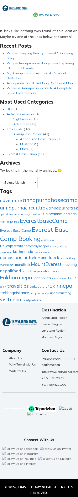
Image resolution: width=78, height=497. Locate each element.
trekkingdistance (14, 292)
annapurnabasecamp (50, 199)
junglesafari (6, 252)
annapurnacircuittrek (24, 208)
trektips (33, 293)
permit (55, 271)
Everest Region (52, 324)
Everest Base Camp (22, 154)
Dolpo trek (12, 221)
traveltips (18, 286)
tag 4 (3, 286)
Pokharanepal (16, 277)
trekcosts (37, 286)
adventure (11, 200)
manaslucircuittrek (18, 257)
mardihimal (7, 264)
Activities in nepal (21, 114)
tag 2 (73, 278)
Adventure (21, 124)
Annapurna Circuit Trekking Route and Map (40, 83)
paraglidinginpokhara (37, 271)
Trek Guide (15, 129)
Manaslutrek (48, 257)
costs (2, 222)
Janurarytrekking (58, 246)
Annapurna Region (27, 134)
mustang (69, 264)
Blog (10, 109)
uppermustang (60, 293)
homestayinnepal (36, 246)
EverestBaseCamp (44, 220)
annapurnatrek (63, 208)
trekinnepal (59, 285)
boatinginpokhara (31, 214)
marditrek (22, 264)
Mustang (26, 144)
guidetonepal (47, 240)
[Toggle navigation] (70, 14)
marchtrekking (67, 258)
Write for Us (17, 371)
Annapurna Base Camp (38, 139)
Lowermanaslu (41, 252)
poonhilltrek (43, 278)
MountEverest (46, 264)
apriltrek (4, 214)
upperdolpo (43, 293)
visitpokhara (32, 300)
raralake (58, 278)
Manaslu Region (52, 337)
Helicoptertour (11, 246)
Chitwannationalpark (60, 214)
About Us (15, 358)
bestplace (14, 214)
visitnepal (11, 299)
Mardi (24, 149)
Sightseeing (22, 119)
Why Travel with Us (22, 364)
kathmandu (23, 251)
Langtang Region (53, 330)
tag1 (66, 278)
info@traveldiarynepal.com (60, 372)
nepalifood (10, 270)
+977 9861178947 (49, 14)
